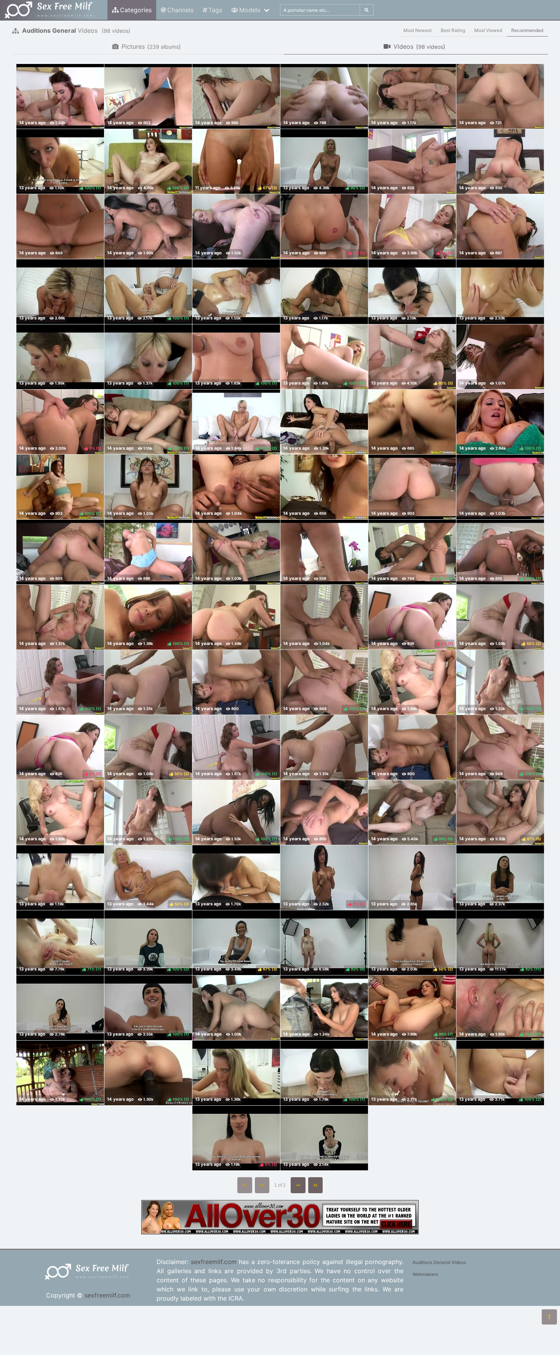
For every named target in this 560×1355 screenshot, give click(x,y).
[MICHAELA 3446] (236, 291)
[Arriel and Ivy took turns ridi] (412, 161)
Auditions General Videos (439, 1262)
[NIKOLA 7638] (500, 291)
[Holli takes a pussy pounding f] (236, 96)
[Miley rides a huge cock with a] (60, 552)
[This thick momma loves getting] (60, 226)
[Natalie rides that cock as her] (236, 1007)
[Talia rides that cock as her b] (148, 552)
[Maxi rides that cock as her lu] (412, 487)
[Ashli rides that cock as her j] (324, 552)
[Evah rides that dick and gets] (324, 421)
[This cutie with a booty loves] (500, 226)
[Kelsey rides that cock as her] (324, 96)
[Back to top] (549, 1317)
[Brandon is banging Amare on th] (148, 96)
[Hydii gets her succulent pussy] (236, 226)
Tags (215, 10)
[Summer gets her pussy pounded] (324, 617)
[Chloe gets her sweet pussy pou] (148, 682)
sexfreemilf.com (107, 1295)
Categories (136, 10)
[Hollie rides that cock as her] (236, 617)
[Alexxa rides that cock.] (148, 487)
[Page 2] (298, 1185)
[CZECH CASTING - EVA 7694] (236, 1073)
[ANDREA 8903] (60, 1007)
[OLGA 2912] (324, 1138)
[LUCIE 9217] (324, 291)
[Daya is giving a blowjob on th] (60, 96)
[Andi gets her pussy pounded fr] (324, 812)
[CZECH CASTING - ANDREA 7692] (236, 877)
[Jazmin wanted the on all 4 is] (500, 356)
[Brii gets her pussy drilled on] (412, 682)
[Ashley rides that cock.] (412, 421)
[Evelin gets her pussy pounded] (500, 487)
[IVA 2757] (500, 877)
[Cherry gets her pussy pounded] (236, 552)
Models (249, 10)
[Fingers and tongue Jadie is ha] (324, 1007)
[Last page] (315, 1185)
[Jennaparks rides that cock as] (500, 161)
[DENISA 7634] (60, 356)
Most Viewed (488, 30)
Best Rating (453, 30)
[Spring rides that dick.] (324, 487)
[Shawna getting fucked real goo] (236, 682)
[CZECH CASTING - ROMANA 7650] (60, 877)
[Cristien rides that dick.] (236, 487)
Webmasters (425, 1274)
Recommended (527, 30)
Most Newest (417, 30)
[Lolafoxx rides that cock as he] (148, 226)
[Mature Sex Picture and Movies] (280, 1232)
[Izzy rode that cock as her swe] (500, 96)
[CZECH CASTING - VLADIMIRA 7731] (412, 877)
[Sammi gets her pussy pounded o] (412, 96)
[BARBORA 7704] (412, 291)
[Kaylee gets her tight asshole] (60, 617)
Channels (180, 10)
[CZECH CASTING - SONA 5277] (60, 291)
